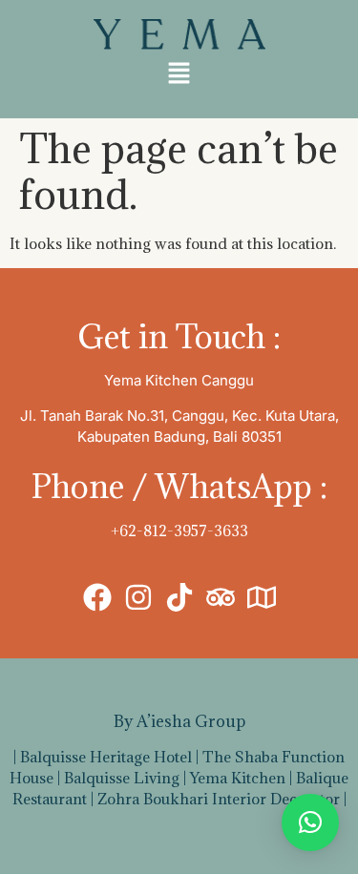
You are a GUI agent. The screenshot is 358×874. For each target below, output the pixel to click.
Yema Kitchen (237, 777)
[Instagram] (138, 597)
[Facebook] (97, 597)
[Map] (261, 597)
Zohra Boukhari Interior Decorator (218, 798)
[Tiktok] (179, 597)
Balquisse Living (121, 777)
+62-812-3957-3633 (179, 530)
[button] (178, 74)
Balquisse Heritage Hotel (106, 756)
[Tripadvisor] (220, 597)
